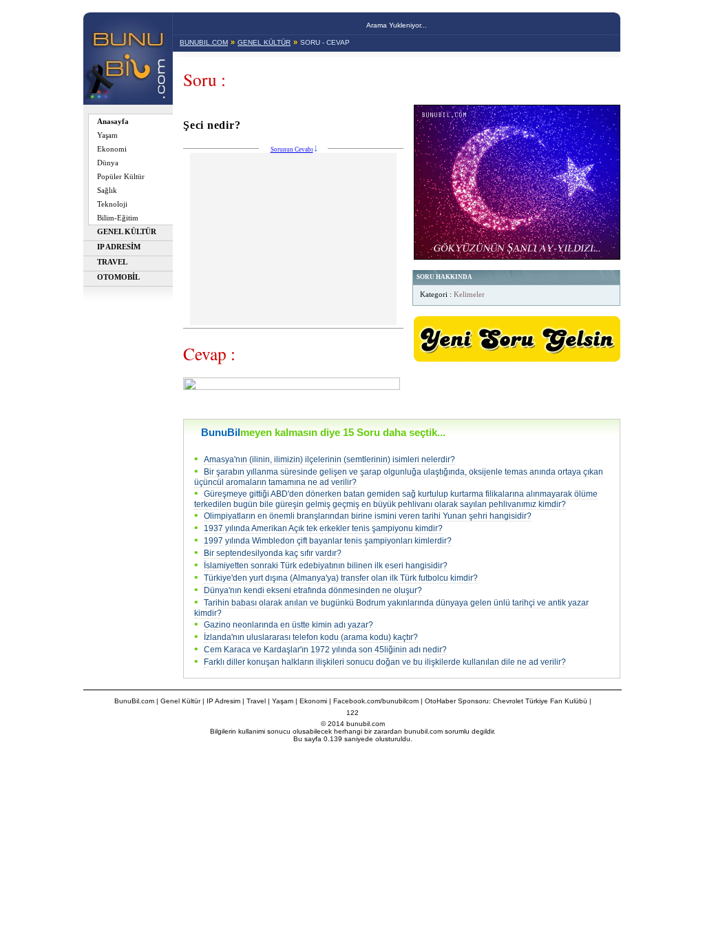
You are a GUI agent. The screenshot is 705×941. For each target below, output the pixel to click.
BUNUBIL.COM (204, 42)
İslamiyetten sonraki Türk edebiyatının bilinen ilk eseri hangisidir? (326, 565)
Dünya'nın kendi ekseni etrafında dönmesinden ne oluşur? (313, 590)
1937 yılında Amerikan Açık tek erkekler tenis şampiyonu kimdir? (323, 528)
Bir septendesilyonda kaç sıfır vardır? (272, 553)
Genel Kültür (180, 701)
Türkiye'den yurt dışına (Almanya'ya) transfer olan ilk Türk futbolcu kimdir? (341, 578)
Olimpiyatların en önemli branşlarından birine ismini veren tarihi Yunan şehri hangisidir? (368, 516)
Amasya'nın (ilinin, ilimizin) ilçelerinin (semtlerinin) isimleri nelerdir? (329, 459)
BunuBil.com (134, 701)
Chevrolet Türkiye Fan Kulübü (540, 701)
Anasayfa (113, 121)
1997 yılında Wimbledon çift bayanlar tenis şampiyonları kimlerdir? (328, 541)
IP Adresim (223, 701)
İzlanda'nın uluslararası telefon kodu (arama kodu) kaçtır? (311, 637)
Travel (256, 701)
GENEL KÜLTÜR (264, 42)
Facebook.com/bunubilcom (376, 701)
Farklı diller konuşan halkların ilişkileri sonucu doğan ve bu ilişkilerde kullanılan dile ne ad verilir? (385, 662)
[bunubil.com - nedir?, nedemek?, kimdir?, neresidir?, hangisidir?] (127, 101)
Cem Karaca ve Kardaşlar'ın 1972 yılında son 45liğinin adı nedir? (325, 649)
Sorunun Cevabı (292, 149)
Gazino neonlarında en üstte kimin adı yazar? (288, 625)
